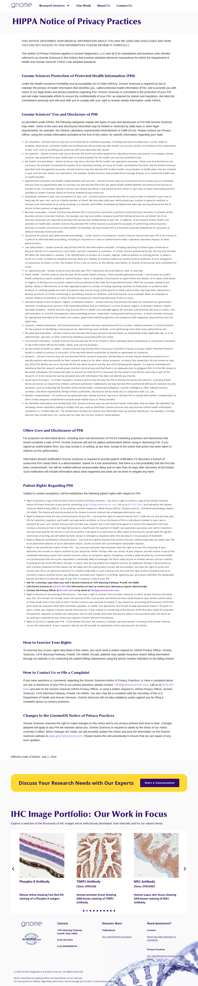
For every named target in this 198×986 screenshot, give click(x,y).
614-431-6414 (60, 586)
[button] (54, 6)
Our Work (83, 5)
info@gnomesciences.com (102, 504)
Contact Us (124, 5)
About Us (103, 5)
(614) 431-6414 (135, 504)
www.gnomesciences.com (66, 736)
